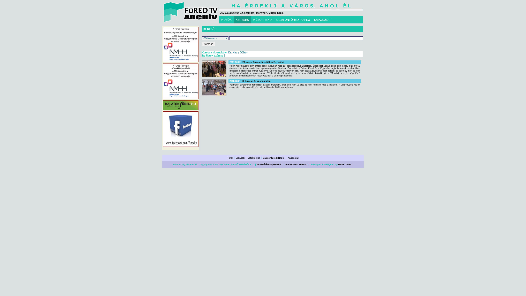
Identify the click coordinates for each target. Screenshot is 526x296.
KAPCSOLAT (322, 19)
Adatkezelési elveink (296, 164)
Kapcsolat (293, 158)
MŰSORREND (262, 19)
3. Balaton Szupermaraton (256, 81)
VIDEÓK (226, 19)
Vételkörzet (254, 158)
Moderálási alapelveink (269, 164)
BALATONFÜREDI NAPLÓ (293, 19)
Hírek (230, 158)
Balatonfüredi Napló (274, 158)
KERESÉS (242, 19)
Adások (240, 158)
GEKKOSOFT (345, 164)
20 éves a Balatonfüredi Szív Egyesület (263, 62)
